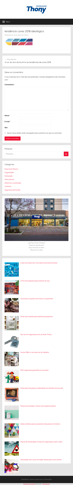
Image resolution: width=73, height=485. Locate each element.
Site (6, 128)
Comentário (10, 85)
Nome (7, 115)
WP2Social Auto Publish (29, 484)
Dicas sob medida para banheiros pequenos (36, 316)
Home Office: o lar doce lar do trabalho (34, 352)
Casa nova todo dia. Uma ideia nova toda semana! (38, 263)
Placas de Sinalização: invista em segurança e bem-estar (41, 442)
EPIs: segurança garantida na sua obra (34, 370)
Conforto (8, 186)
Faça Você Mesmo (11, 169)
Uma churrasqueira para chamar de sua (35, 281)
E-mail (7, 121)
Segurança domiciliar (12, 190)
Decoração (9, 176)
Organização (9, 172)
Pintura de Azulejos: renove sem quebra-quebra (38, 406)
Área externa (9, 179)
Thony (26, 35)
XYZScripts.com (46, 484)
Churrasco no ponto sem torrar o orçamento (36, 299)
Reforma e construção (13, 183)
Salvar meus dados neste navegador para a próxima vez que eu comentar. (34, 133)
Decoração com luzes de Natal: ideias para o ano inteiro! (41, 460)
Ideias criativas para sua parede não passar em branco (40, 424)
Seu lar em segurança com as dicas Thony (36, 334)
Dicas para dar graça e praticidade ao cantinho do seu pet (41, 388)
